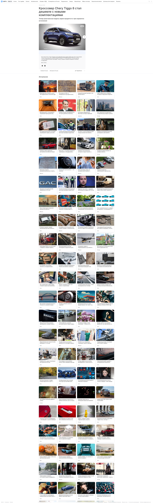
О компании (7, 502)
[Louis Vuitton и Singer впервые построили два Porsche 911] (105, 453)
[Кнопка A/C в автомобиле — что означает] (67, 166)
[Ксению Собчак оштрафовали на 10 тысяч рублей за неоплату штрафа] (67, 108)
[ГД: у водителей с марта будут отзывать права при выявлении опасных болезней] (48, 280)
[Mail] (2, 1)
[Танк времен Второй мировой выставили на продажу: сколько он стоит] (105, 223)
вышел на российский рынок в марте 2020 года (62, 56)
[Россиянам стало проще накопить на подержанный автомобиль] (48, 261)
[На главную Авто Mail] (5, 1)
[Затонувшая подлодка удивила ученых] (48, 395)
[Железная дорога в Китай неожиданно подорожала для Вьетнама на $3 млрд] (67, 242)
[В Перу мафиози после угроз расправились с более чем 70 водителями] (86, 357)
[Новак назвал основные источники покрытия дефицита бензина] (48, 472)
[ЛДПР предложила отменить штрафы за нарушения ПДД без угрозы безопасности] (105, 89)
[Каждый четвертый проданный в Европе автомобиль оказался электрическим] (67, 261)
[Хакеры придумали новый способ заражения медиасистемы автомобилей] (86, 472)
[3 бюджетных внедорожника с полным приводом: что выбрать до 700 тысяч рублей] (86, 433)
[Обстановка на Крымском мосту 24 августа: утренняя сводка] (48, 300)
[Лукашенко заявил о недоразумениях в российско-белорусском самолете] (86, 242)
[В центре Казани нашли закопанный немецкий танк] (86, 261)
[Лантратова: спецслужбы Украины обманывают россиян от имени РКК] (67, 472)
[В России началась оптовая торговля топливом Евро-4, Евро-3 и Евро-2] (67, 204)
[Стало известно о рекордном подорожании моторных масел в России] (48, 491)
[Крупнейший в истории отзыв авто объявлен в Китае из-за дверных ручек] (67, 414)
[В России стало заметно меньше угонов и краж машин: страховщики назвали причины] (86, 491)
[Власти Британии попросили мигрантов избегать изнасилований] (48, 204)
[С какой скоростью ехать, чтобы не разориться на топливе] (86, 280)
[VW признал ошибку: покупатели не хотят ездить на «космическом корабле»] (86, 223)
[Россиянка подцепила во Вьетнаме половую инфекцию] (86, 108)
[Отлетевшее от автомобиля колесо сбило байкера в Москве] (67, 357)
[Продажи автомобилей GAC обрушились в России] (48, 185)
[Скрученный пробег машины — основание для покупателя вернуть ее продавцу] (105, 357)
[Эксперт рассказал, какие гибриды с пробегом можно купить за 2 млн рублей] (105, 433)
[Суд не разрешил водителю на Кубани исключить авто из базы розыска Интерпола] (67, 395)
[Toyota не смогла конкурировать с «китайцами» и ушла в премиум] (48, 414)
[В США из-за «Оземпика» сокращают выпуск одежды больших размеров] (86, 338)
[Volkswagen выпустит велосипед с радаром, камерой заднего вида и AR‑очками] (48, 242)
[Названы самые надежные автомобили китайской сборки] (48, 147)
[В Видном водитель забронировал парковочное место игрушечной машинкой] (105, 166)
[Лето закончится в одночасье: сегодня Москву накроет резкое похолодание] (105, 108)
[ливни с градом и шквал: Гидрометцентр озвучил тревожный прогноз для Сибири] (86, 414)
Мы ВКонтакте (100, 502)
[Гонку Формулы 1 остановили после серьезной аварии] (67, 433)
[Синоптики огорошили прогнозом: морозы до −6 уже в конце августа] (105, 472)
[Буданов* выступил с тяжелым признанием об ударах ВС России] (86, 185)
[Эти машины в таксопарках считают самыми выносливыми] (48, 433)
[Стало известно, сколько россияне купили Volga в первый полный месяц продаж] (67, 319)
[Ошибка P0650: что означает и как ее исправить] (86, 453)
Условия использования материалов (114, 502)
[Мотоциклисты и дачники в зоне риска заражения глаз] (105, 242)
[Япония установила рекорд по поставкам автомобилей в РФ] (105, 261)
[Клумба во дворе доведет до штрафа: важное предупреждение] (105, 147)
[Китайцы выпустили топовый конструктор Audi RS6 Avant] (67, 376)
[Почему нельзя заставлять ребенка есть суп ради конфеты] (67, 338)
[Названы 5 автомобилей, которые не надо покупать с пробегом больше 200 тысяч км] (86, 147)
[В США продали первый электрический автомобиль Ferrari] (67, 453)
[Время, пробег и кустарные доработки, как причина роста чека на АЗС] (105, 319)
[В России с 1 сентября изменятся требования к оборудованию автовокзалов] (67, 147)
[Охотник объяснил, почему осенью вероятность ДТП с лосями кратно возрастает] (48, 376)
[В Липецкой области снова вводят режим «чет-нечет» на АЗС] (86, 300)
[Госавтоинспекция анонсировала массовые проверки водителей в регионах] (67, 185)
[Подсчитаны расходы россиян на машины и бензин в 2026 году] (105, 300)
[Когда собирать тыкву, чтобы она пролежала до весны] (48, 453)
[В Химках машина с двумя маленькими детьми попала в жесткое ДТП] (48, 223)
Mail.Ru (2, 502)
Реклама (11, 502)
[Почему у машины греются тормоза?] (67, 300)
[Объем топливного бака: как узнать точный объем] (67, 280)
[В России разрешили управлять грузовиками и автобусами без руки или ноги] (86, 204)
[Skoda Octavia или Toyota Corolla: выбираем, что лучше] (48, 338)
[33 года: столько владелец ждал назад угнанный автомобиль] (86, 127)
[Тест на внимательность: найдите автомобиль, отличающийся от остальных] (105, 204)
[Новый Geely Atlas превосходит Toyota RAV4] (105, 395)
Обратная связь (125, 502)
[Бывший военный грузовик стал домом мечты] (86, 89)
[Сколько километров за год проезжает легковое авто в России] (105, 491)
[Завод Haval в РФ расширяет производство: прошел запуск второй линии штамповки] (48, 319)
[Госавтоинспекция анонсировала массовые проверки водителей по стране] (67, 127)
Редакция (105, 502)
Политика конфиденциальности (145, 502)
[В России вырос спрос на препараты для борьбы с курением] (86, 166)
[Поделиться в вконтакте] (42, 66)
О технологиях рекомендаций (133, 502)
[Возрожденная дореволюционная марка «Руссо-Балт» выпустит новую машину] (105, 185)
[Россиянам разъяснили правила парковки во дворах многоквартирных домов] (86, 376)
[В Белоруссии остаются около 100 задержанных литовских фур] (48, 89)
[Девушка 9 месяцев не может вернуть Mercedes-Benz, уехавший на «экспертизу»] (67, 491)
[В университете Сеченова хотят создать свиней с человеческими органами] (67, 223)
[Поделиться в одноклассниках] (45, 66)
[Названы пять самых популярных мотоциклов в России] (48, 357)
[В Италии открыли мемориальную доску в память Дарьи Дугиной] (48, 166)
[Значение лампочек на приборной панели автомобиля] (86, 395)
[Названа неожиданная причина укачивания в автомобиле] (105, 127)
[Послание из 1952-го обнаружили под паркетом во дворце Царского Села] (67, 89)
